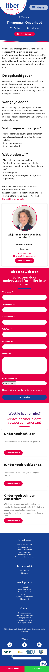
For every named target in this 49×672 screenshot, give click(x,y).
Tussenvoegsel (8, 304)
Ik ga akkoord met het (23, 390)
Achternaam (7, 317)
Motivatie (6, 354)
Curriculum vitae (9, 378)
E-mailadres (7, 341)
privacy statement (33, 390)
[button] (38, 7)
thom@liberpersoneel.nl (13, 199)
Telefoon (6, 329)
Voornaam (7, 292)
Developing (36, 629)
